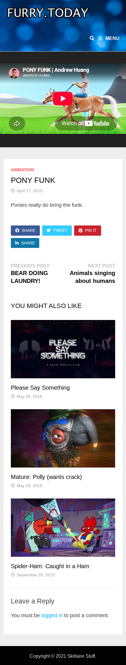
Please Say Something (40, 387)
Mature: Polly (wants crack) (46, 477)
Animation (22, 169)
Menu (112, 38)
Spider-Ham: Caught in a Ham (50, 566)
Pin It (91, 230)
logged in (52, 615)
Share (28, 230)
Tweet (60, 230)
